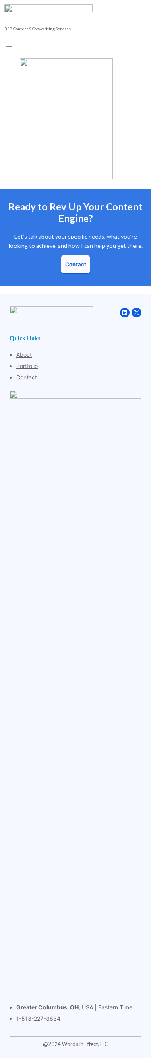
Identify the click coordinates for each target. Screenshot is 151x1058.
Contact (26, 377)
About (24, 354)
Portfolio (27, 365)
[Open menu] (9, 44)
